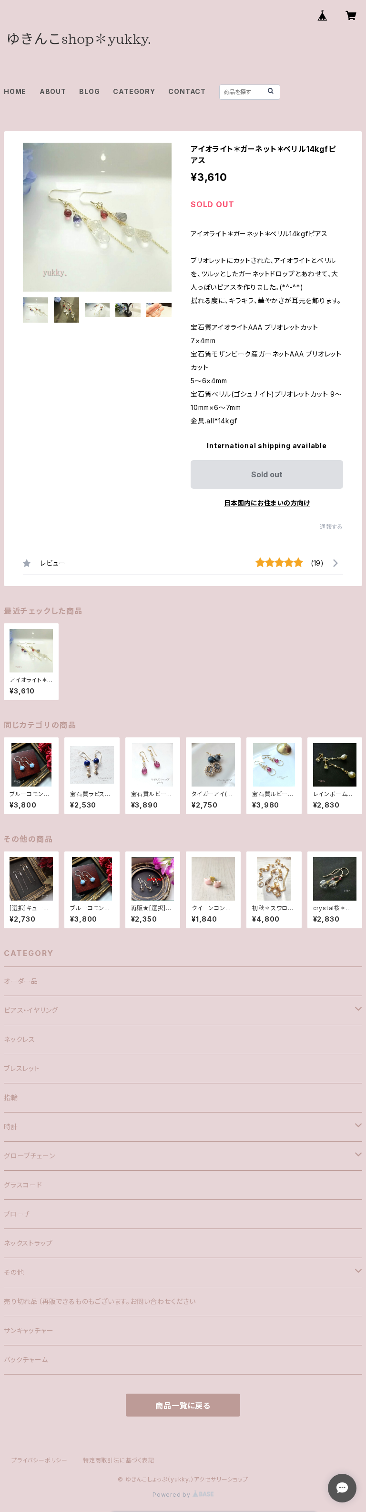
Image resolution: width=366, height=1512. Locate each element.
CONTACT (187, 91)
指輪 (11, 1097)
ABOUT (53, 91)
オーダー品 (21, 981)
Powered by (172, 1494)
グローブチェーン (29, 1156)
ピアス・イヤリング (31, 1010)
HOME (15, 91)
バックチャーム (26, 1359)
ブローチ (17, 1214)
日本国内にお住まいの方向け (267, 503)
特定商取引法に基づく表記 (118, 1460)
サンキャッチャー (28, 1330)
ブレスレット (22, 1068)
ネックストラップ (28, 1243)
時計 (11, 1127)
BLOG (89, 91)
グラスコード (23, 1185)
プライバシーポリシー (39, 1460)
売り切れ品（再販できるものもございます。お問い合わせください (100, 1301)
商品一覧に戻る (183, 1405)
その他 (14, 1272)
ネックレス (19, 1039)
